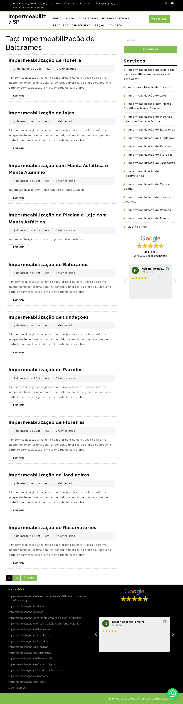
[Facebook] (165, 3)
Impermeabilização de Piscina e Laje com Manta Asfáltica (44, 623)
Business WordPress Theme (127, 698)
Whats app (159, 19)
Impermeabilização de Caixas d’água (31, 664)
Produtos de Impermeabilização (78, 25)
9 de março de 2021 (27, 121)
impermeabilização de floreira (45, 60)
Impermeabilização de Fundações (48, 317)
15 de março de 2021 (27, 68)
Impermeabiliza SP (27, 19)
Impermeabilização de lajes (41, 112)
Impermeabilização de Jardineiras (49, 475)
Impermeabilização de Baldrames (49, 264)
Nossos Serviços (115, 18)
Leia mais (21, 96)
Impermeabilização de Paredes (46, 369)
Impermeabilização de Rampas (149, 210)
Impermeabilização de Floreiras (47, 422)
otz (48, 68)
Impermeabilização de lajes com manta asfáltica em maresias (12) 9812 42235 (149, 74)
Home (57, 18)
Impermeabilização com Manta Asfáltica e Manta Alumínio (45, 617)
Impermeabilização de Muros (148, 218)
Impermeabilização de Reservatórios (52, 527)
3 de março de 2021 (27, 180)
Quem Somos (88, 18)
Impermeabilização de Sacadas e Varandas (35, 670)
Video (70, 18)
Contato (115, 25)
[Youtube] (171, 3)
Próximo (29, 577)
